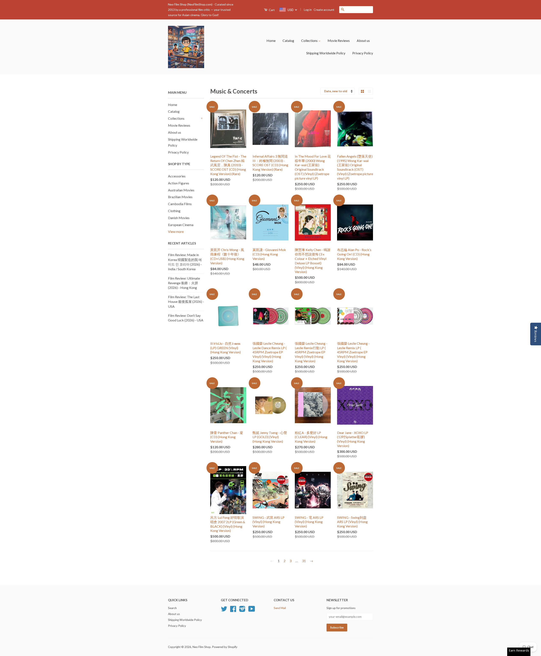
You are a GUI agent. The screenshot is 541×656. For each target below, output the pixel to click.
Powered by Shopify (224, 647)
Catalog (288, 40)
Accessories (177, 176)
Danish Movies (179, 218)
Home (271, 40)
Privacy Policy (362, 53)
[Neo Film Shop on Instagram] (242, 610)
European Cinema (180, 225)
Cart (271, 10)
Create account (324, 9)
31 (304, 561)
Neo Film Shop (202, 647)
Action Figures (178, 183)
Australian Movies (181, 190)
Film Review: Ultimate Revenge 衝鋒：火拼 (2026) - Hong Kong (184, 283)
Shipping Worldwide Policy (325, 53)
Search (172, 608)
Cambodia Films (180, 204)
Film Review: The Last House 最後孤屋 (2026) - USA (186, 301)
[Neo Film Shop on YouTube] (251, 610)
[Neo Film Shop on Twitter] (224, 610)
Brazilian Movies (180, 197)
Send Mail (280, 608)
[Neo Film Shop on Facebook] (233, 610)
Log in (308, 9)
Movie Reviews (339, 40)
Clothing (174, 211)
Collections (309, 40)
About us (363, 40)
